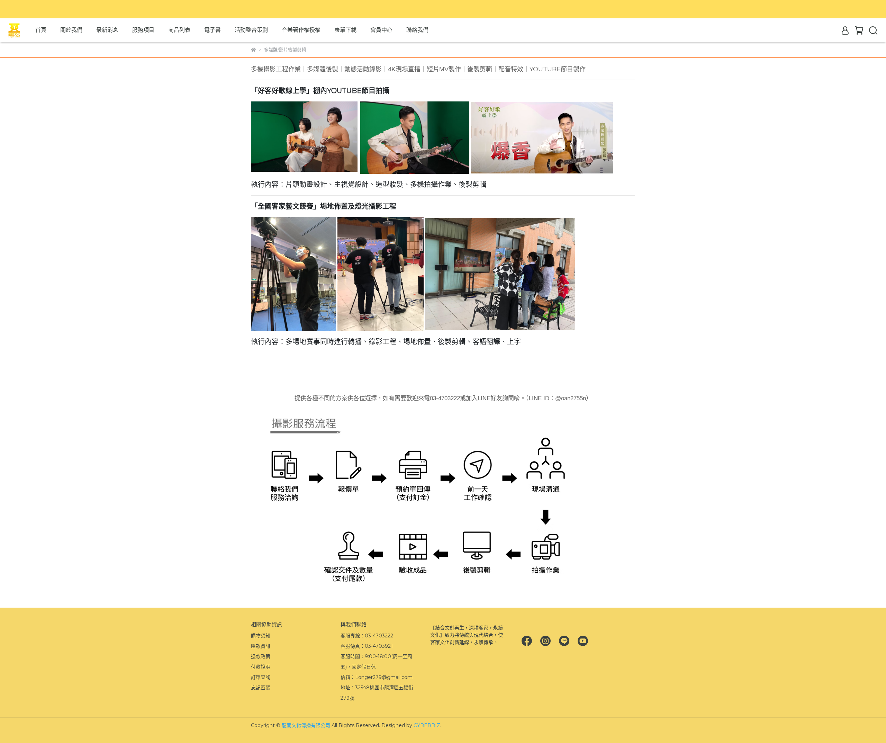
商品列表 (179, 30)
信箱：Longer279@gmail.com (377, 677)
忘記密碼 (260, 687)
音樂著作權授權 (301, 30)
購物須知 (260, 636)
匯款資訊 (260, 646)
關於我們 (71, 30)
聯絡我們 (417, 30)
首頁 (40, 30)
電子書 (212, 30)
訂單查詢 (260, 677)
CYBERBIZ (427, 725)
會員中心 (381, 30)
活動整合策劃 (251, 30)
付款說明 (260, 667)
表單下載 (345, 30)
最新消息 (107, 30)
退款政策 (260, 656)
